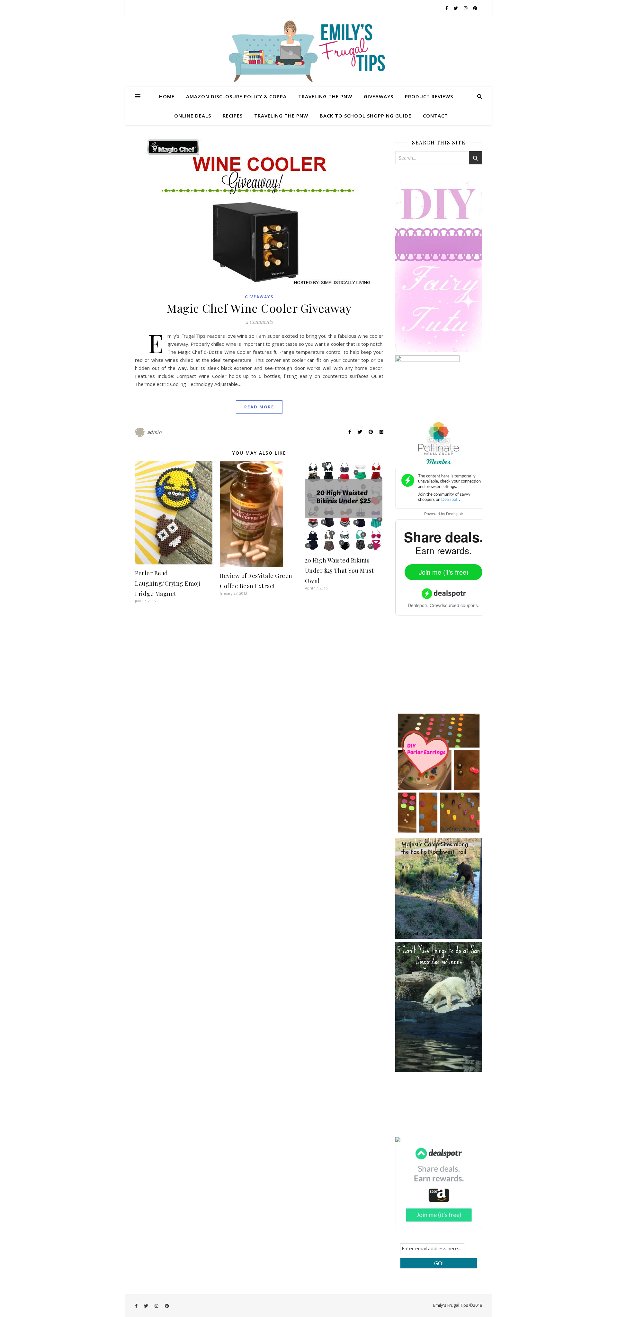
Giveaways (378, 96)
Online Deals (192, 115)
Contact (435, 115)
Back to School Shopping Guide (365, 115)
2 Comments (259, 321)
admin (154, 432)
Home (166, 96)
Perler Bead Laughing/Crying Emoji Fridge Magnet (168, 583)
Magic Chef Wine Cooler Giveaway (259, 308)
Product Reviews (429, 96)
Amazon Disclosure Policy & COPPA (236, 96)
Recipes (233, 115)
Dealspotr (454, 514)
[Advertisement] (443, 668)
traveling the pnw (281, 115)
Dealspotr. (418, 605)
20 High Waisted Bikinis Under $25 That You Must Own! (339, 570)
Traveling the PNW (325, 96)
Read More (259, 407)
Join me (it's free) (444, 572)
